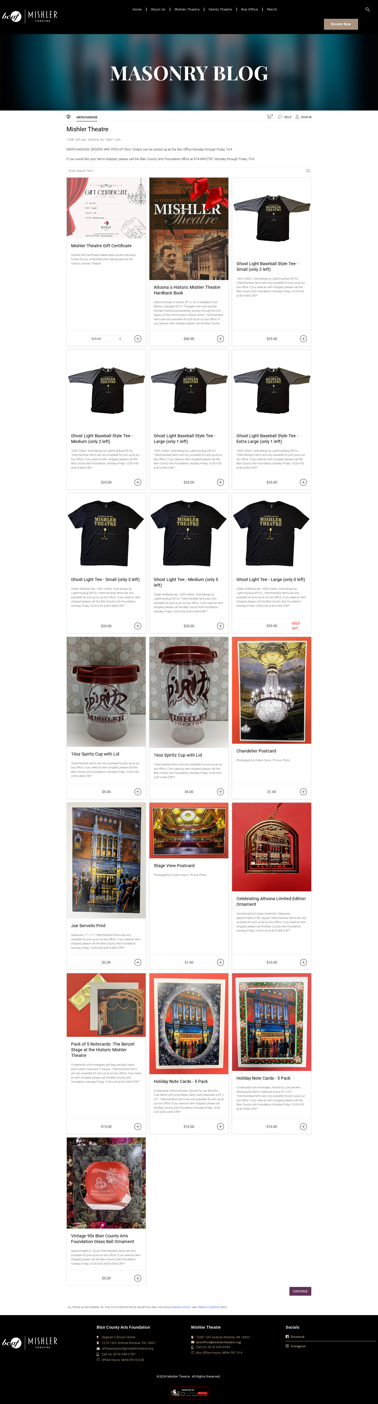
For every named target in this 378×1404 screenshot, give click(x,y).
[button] (368, 9)
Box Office (249, 9)
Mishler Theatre (187, 9)
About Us (158, 9)
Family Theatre (220, 9)
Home (137, 9)
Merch (272, 9)
